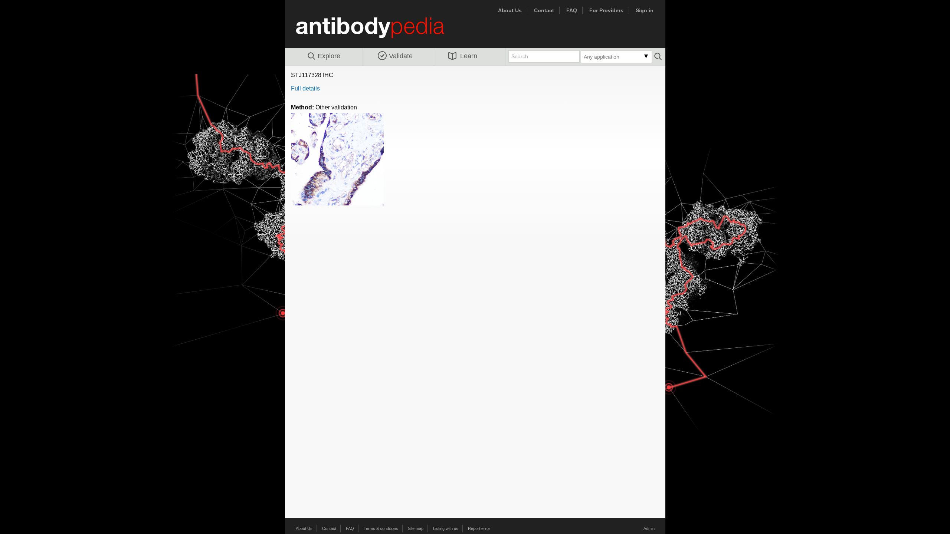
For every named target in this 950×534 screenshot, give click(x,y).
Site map (415, 528)
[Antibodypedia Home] (378, 32)
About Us (510, 10)
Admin (649, 528)
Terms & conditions (381, 528)
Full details (305, 88)
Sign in (644, 10)
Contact (544, 10)
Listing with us (445, 528)
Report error (479, 528)
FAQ (571, 10)
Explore (329, 56)
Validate (401, 56)
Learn (468, 56)
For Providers (606, 10)
